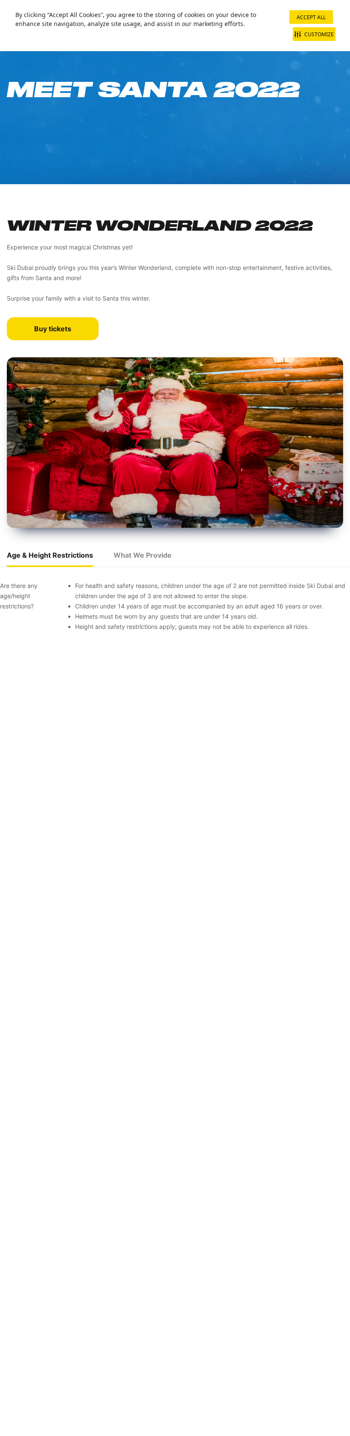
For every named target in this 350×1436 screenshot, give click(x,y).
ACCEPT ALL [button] (311, 17)
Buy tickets (52, 328)
